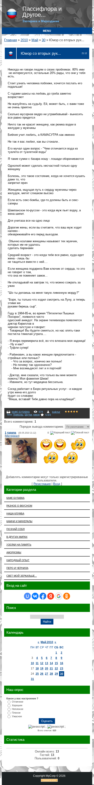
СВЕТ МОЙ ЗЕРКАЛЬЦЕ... (21, 575)
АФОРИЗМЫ (13, 552)
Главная (10, 40)
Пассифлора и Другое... (42, 11)
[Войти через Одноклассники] (66, 596)
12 (41, 663)
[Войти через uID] (27, 596)
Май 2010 (47, 642)
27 (46, 673)
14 (51, 663)
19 (41, 668)
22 (56, 668)
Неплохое (17, 709)
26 (41, 673)
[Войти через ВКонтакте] (35, 596)
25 (37, 673)
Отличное (17, 701)
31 (32, 679)
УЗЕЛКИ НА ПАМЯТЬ (18, 544)
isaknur (56, 411)
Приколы (18, 414)
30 (43, 40)
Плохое (16, 712)
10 (32, 663)
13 (46, 663)
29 (56, 673)
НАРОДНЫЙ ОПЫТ (17, 560)
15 (56, 663)
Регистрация (42, 484)
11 (37, 663)
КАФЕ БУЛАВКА (21, 411)
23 (61, 668)
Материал (12, 435)
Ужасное (17, 716)
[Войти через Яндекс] (50, 596)
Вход (56, 484)
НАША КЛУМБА (15, 513)
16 (61, 663)
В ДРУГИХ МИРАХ (16, 536)
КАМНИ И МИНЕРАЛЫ (19, 521)
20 (46, 668)
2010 (24, 40)
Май (34, 40)
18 (37, 668)
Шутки (28, 414)
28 (51, 673)
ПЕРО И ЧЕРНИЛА (17, 568)
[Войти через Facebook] (42, 596)
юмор (36, 414)
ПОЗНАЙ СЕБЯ (15, 529)
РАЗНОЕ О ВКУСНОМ (19, 505)
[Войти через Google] (58, 596)
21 (51, 668)
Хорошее (17, 705)
